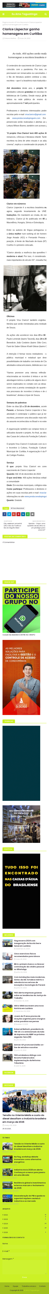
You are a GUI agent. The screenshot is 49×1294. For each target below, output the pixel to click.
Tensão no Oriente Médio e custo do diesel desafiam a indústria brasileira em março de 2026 (24, 1118)
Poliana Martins (10, 38)
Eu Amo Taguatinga (24, 14)
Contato (42, 1286)
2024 (25, 1223)
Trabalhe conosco (29, 1286)
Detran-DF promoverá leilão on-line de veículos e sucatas (29, 1046)
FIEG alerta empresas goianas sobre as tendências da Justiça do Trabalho (30, 995)
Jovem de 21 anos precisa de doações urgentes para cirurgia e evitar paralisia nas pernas (29, 1019)
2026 (25, 1232)
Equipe (15, 1286)
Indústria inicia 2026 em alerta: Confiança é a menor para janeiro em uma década (29, 1172)
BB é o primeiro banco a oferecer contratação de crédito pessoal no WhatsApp (29, 967)
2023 (25, 1219)
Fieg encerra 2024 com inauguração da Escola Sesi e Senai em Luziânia (27, 943)
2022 (25, 1215)
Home (7, 1286)
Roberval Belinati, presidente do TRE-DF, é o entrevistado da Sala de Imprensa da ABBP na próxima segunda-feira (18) (29, 1033)
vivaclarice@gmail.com (35, 114)
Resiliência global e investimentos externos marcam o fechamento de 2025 (30, 1185)
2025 (25, 1228)
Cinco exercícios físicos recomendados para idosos (27, 955)
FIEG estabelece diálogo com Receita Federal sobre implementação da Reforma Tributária (27, 1059)
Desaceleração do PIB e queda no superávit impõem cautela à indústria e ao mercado (29, 1198)
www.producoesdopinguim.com (26, 118)
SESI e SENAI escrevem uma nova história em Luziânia (29, 1007)
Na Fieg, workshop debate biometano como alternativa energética (27, 1159)
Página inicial (8, 22)
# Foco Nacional (21, 22)
